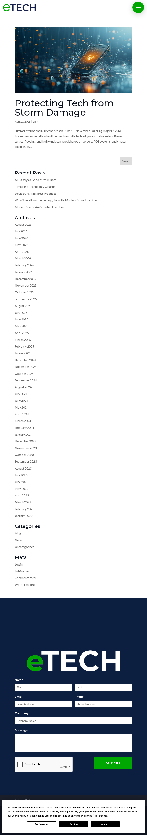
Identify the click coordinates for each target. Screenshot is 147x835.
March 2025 (23, 339)
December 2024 (25, 360)
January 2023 (23, 515)
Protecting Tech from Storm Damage (64, 108)
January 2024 (23, 434)
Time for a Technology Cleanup (35, 186)
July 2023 (21, 475)
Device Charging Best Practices (35, 193)
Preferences (42, 824)
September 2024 (26, 380)
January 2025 (23, 353)
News (18, 540)
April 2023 (22, 495)
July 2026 (21, 231)
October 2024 (24, 373)
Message (21, 730)
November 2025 (26, 285)
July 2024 (21, 393)
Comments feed (25, 578)
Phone (79, 696)
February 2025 (24, 346)
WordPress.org (25, 584)
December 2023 (25, 441)
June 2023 (21, 482)
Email (18, 696)
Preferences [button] (100, 815)
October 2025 (24, 292)
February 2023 (24, 509)
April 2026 (22, 251)
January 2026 (23, 272)
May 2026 (21, 245)
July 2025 (21, 312)
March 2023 (23, 502)
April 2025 (22, 333)
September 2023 (26, 461)
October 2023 (24, 454)
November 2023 (26, 448)
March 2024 (23, 421)
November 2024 (26, 366)
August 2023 (23, 468)
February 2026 (24, 265)
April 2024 (22, 414)
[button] (138, 7)
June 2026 (21, 238)
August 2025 (23, 306)
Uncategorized (24, 547)
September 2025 (26, 299)
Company (22, 713)
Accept (105, 824)
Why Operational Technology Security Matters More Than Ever (56, 200)
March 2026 (23, 258)
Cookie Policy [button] (19, 815)
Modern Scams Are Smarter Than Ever (40, 207)
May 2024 (21, 407)
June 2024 (21, 400)
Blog (35, 121)
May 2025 (21, 326)
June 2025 (21, 319)
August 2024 (23, 387)
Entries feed (22, 571)
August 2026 (23, 224)
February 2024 (24, 427)
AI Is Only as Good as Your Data (35, 180)
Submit (113, 762)
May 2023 (21, 488)
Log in (19, 564)
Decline (73, 824)
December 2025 (25, 278)
